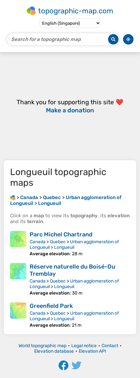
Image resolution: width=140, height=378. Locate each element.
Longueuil (64, 247)
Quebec (58, 242)
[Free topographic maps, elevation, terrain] (12, 197)
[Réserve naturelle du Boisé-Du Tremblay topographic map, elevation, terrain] (18, 279)
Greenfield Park (51, 305)
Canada (38, 242)
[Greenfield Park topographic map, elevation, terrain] (18, 315)
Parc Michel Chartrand (61, 234)
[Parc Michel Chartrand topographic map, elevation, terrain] (18, 244)
